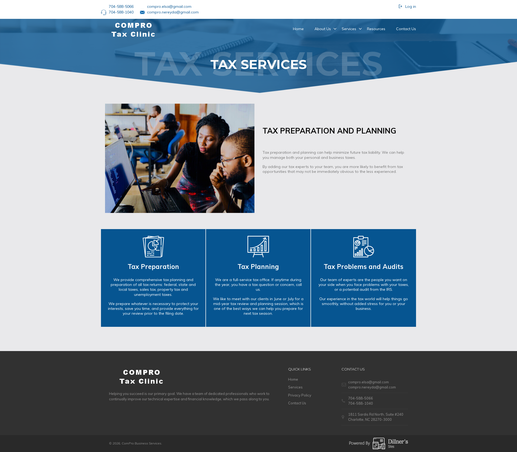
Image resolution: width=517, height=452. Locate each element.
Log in (410, 6)
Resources (376, 28)
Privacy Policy (299, 395)
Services (349, 28)
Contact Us (406, 28)
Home (298, 28)
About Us (323, 28)
